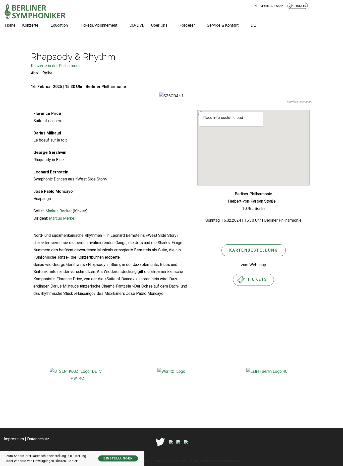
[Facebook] (170, 441)
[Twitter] (160, 441)
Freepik (204, 461)
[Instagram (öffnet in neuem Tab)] (330, 5)
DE (253, 25)
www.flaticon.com (230, 461)
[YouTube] (186, 441)
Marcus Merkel (62, 218)
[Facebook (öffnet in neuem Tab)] (324, 5)
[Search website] (263, 25)
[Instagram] (178, 441)
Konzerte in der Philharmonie (56, 65)
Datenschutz (38, 439)
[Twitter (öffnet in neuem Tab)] (318, 5)
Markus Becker (58, 211)
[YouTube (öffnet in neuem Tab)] (335, 5)
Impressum (14, 439)
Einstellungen (118, 458)
